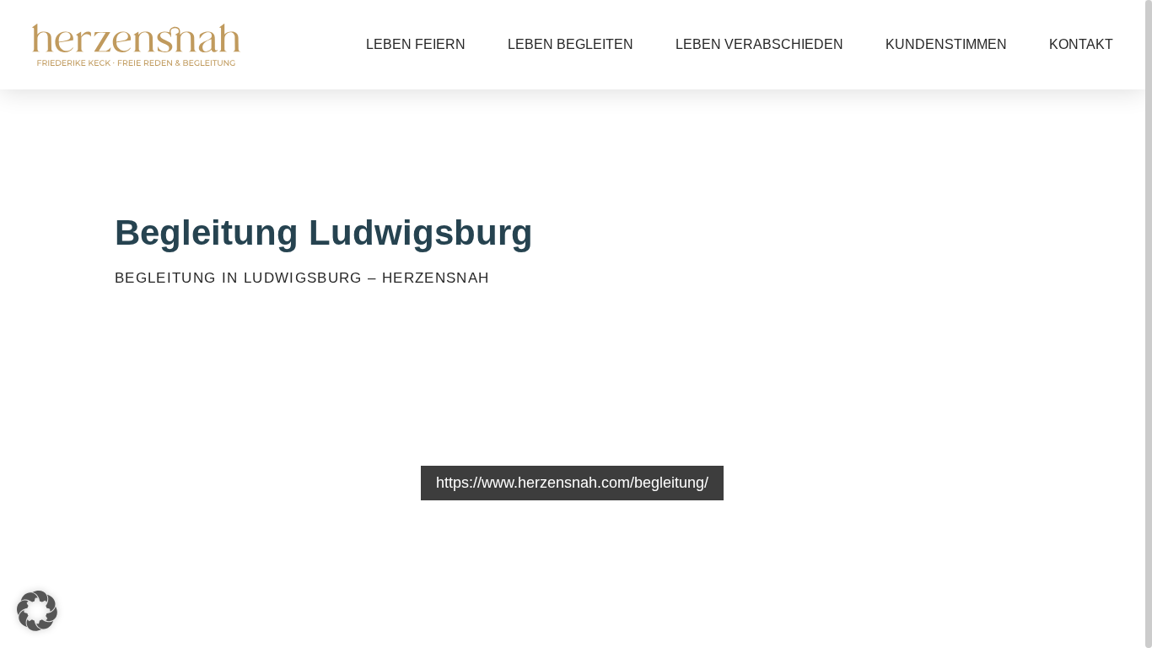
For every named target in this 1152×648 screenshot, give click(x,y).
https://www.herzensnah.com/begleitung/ (572, 482)
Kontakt (1081, 44)
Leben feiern (416, 44)
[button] (37, 611)
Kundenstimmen (946, 44)
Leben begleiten (570, 44)
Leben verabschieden (759, 44)
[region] (576, 324)
